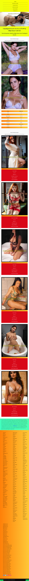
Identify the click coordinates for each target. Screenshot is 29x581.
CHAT (1, 580)
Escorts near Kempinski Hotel (7, 555)
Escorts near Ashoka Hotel (6, 550)
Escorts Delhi (5, 497)
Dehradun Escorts (5, 526)
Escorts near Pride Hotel (6, 562)
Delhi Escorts (15, 425)
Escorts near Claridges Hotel (7, 557)
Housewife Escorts (14, 215)
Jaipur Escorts (5, 462)
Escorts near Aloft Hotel (6, 552)
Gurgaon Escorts (5, 490)
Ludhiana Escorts (5, 525)
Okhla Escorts (25, 513)
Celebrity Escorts (14, 310)
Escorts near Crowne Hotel (6, 556)
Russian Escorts (14, 262)
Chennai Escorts (5, 484)
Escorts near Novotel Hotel (6, 561)
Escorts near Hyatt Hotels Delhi (7, 546)
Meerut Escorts (5, 528)
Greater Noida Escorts (6, 543)
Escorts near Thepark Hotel (7, 571)
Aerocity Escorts (25, 500)
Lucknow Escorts (5, 538)
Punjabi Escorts (14, 404)
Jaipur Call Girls (5, 461)
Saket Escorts (25, 462)
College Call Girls (14, 357)
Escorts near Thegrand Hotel (7, 568)
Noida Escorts (5, 540)
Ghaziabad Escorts (5, 542)
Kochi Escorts (5, 533)
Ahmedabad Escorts (5, 536)
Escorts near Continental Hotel (7, 560)
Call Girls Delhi (5, 496)
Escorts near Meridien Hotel (7, 566)
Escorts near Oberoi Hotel (6, 551)
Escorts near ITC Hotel (6, 558)
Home (15, 1)
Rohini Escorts (15, 440)
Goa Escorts (4, 489)
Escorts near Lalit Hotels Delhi (7, 548)
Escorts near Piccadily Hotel (7, 573)
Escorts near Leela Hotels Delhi (7, 545)
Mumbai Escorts (5, 467)
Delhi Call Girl (5, 503)
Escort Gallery (15, 3)
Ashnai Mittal (5, 485)
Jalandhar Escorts (5, 523)
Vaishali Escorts (15, 478)
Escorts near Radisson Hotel (7, 563)
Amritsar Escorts (25, 519)
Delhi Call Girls (5, 498)
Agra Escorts (5, 530)
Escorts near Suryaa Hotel (6, 567)
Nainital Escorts (5, 532)
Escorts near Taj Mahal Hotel (7, 547)
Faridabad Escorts (5, 541)
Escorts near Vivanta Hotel (6, 572)
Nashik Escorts (5, 535)
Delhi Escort (4, 507)
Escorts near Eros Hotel (6, 553)
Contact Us (15, 10)
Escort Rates (15, 5)
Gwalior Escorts (5, 531)
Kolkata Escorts (5, 463)
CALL (27, 580)
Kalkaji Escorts (15, 510)
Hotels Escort (15, 7)
